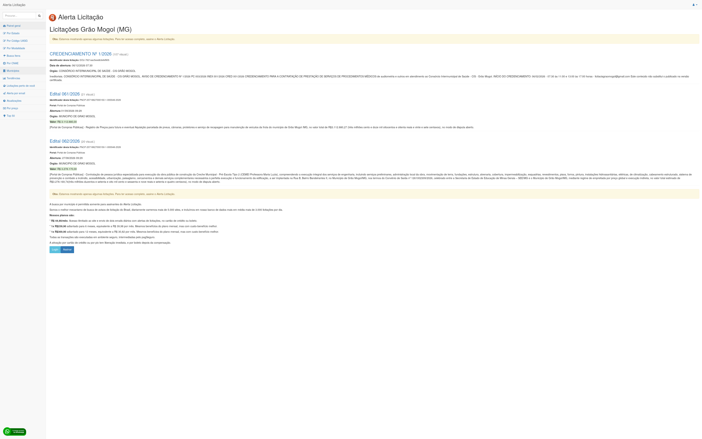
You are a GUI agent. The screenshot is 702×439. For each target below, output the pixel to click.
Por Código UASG (17, 40)
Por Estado (13, 33)
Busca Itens (13, 55)
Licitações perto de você (20, 85)
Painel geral (13, 25)
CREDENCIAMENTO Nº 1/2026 (81, 53)
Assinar (67, 249)
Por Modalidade (15, 48)
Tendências (13, 78)
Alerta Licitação (14, 4)
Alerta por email (15, 93)
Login (55, 249)
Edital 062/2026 (65, 141)
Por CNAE (12, 63)
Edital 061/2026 (65, 93)
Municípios (12, 70)
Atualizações (13, 100)
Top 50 (10, 115)
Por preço (12, 108)
